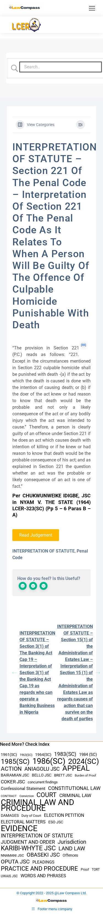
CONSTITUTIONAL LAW (74, 788)
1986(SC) (48, 761)
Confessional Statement (23, 788)
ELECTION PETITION (64, 815)
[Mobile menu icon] (92, 8)
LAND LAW (72, 848)
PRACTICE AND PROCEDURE (39, 868)
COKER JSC (13, 781)
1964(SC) (43, 754)
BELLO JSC (41, 775)
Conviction (27, 796)
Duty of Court (31, 816)
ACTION (11, 769)
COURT (47, 795)
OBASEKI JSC (43, 855)
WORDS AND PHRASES (43, 875)
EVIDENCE (19, 828)
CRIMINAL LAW (75, 795)
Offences (70, 855)
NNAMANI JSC (12, 855)
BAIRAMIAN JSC (15, 775)
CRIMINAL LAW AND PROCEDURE (37, 805)
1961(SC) (9, 754)
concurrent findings (43, 782)
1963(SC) (26, 755)
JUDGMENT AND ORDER (28, 842)
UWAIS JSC (9, 876)
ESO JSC (55, 822)
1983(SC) (65, 754)
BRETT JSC (63, 775)
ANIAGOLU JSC (42, 769)
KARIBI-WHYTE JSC (28, 848)
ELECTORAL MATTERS (23, 822)
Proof (85, 869)
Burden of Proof (85, 775)
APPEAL (76, 768)
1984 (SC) (88, 754)
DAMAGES (10, 815)
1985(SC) (15, 761)
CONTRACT (9, 796)
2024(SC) (83, 761)
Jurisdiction (72, 842)
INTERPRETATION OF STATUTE (43, 551)
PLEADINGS (43, 862)
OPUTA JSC (15, 862)
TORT (96, 869)
